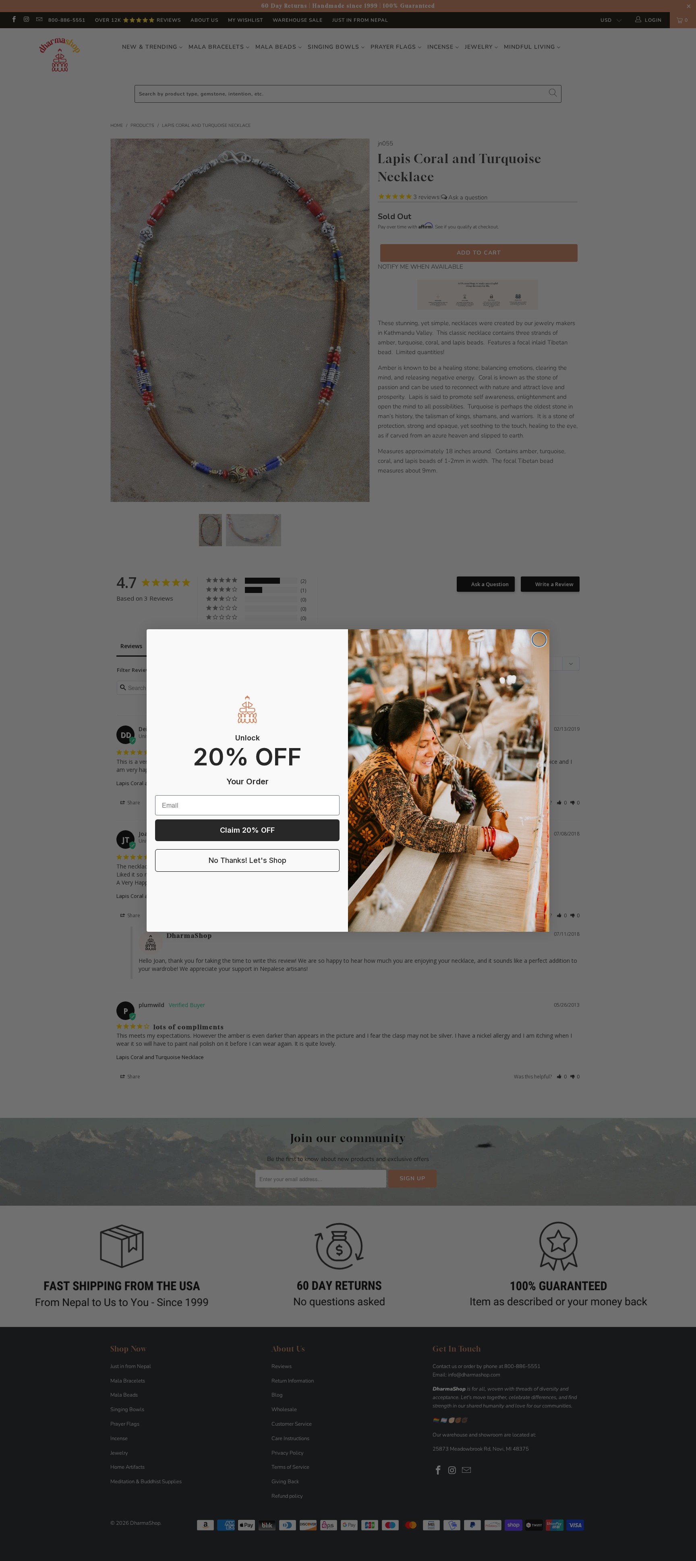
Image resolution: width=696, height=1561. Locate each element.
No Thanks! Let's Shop (247, 860)
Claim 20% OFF (247, 830)
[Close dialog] (539, 639)
